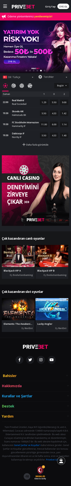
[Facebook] (19, 360)
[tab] (5, 86)
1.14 (64, 124)
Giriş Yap (50, 6)
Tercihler (49, 77)
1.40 (64, 135)
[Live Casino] (35, 190)
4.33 (54, 113)
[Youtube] (52, 360)
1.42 (64, 113)
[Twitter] (30, 360)
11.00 (44, 124)
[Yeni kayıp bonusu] (35, 46)
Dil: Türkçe (14, 77)
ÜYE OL (63, 6)
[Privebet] (35, 347)
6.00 (54, 124)
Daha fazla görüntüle (37, 144)
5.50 (54, 102)
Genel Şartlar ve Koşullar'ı (27, 445)
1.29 (44, 102)
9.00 (64, 102)
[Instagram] (41, 360)
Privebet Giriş (53, 459)
